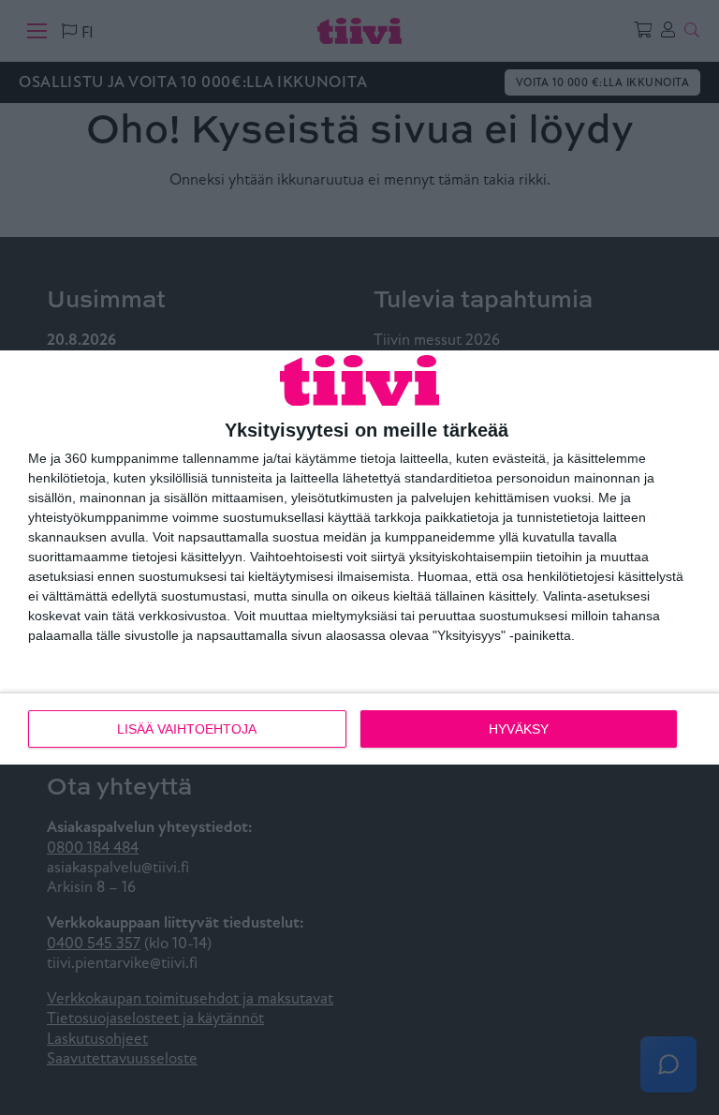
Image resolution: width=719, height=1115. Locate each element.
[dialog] (359, 557)
